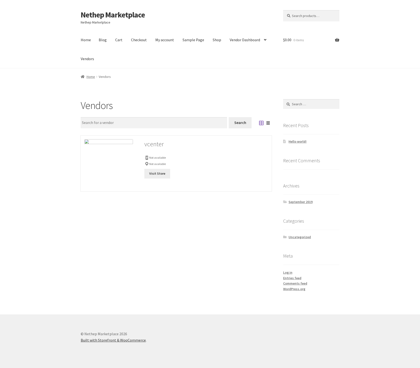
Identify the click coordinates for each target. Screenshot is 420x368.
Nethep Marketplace (113, 15)
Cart (118, 39)
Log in (287, 272)
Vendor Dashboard (245, 39)
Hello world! (297, 141)
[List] (268, 123)
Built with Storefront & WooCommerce (113, 340)
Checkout (139, 39)
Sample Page (193, 39)
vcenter (154, 144)
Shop (217, 39)
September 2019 (301, 202)
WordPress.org (294, 289)
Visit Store (157, 173)
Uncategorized (300, 237)
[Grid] (261, 123)
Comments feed (295, 283)
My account (164, 39)
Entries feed (292, 278)
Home (86, 39)
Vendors (87, 58)
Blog (103, 39)
